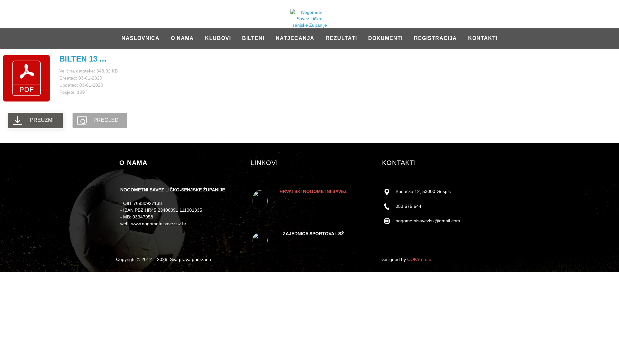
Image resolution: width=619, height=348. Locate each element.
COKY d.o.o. (420, 259)
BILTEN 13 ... (82, 58)
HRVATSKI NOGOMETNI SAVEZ (313, 191)
